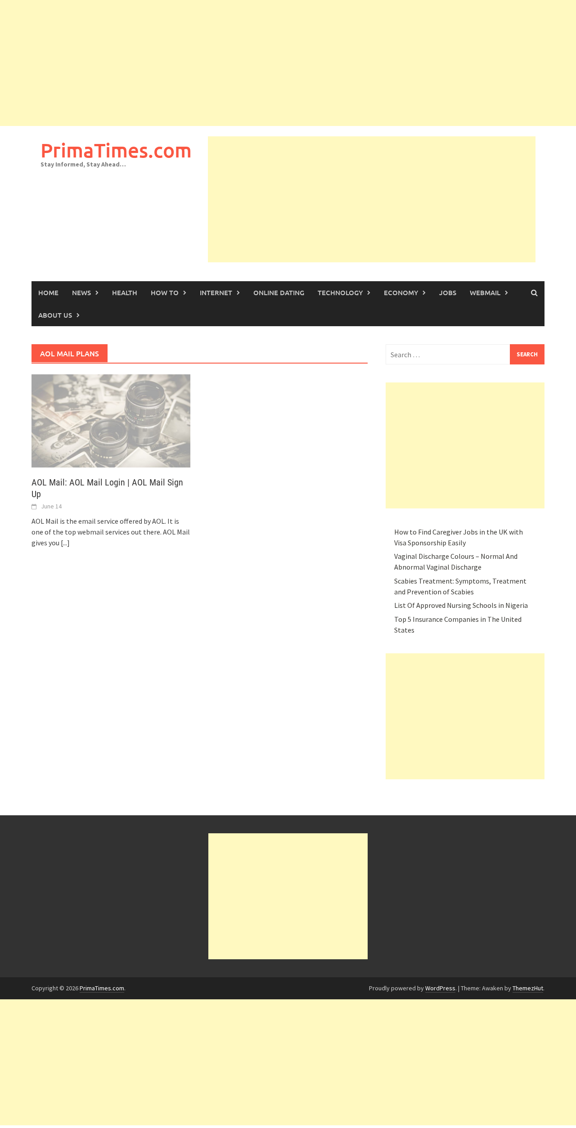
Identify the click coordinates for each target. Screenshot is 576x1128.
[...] (65, 542)
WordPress (440, 988)
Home (48, 292)
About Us (55, 314)
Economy (401, 292)
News (81, 292)
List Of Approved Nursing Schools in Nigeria (461, 605)
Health (124, 292)
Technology (340, 292)
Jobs (447, 292)
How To (165, 292)
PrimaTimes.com (116, 150)
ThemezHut (528, 988)
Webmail (485, 292)
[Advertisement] (270, 63)
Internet (216, 292)
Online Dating (278, 292)
